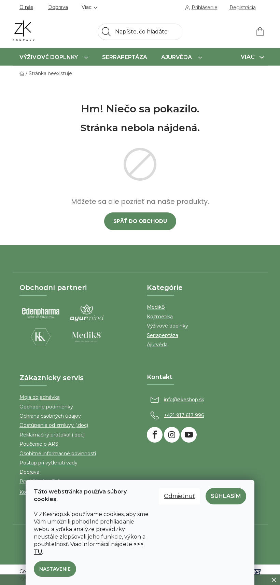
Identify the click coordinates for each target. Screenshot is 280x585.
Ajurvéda (157, 345)
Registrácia (242, 7)
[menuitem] (54, 57)
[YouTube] (189, 435)
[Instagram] (172, 435)
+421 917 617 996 (184, 415)
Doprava (58, 7)
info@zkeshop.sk (184, 399)
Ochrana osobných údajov (50, 416)
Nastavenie (55, 569)
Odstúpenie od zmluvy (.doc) (53, 425)
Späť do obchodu (140, 221)
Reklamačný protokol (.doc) (52, 435)
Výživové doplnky (167, 326)
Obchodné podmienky (46, 407)
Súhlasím (226, 496)
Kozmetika (160, 317)
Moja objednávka (39, 397)
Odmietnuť (179, 496)
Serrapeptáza (162, 335)
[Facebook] (155, 435)
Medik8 (156, 307)
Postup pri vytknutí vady (48, 463)
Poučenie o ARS (38, 444)
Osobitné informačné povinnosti (57, 453)
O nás (26, 7)
